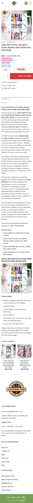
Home (3, 42)
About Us (4, 447)
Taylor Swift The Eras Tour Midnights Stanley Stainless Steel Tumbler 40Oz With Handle (8, 364)
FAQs (3, 455)
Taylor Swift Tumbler (9, 88)
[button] (2, 3)
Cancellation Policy (8, 476)
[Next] (31, 359)
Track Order (5, 462)
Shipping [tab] (4, 103)
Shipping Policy (6, 483)
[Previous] (1, 359)
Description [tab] (5, 99)
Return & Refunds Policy (9, 479)
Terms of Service (7, 486)
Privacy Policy (6, 490)
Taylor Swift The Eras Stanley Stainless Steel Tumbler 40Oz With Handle (24, 364)
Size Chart (5, 458)
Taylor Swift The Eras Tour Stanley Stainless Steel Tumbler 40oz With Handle (15, 241)
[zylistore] (14, 3)
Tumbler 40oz (11, 42)
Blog (3, 465)
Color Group (5, 63)
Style (3, 56)
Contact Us (5, 451)
